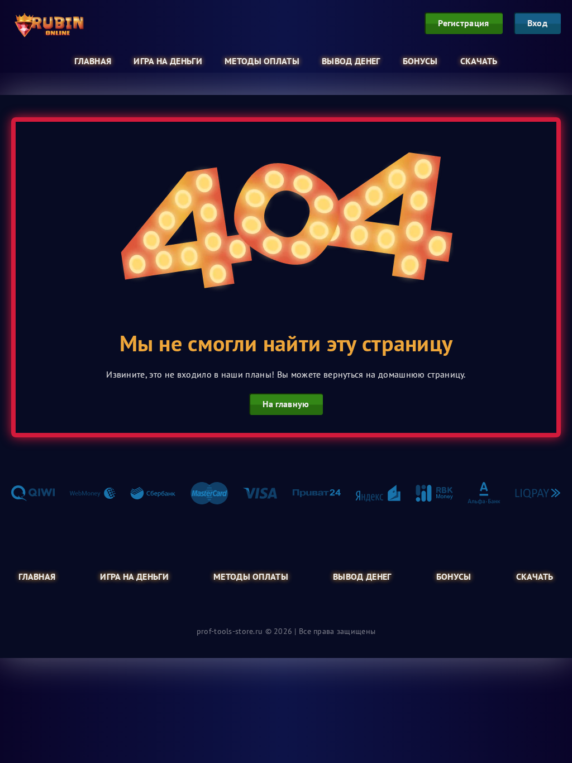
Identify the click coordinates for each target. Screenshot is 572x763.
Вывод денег (351, 61)
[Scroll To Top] (552, 732)
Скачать (479, 61)
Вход (537, 22)
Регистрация (463, 22)
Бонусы (420, 61)
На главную (286, 403)
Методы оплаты (262, 61)
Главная (92, 61)
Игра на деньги (168, 61)
